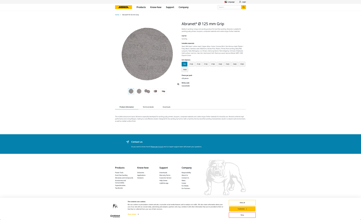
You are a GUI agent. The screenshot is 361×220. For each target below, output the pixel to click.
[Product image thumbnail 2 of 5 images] (139, 91)
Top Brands (119, 188)
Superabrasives (120, 185)
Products (141, 7)
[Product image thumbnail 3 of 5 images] (147, 91)
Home (117, 15)
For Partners (186, 188)
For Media (185, 186)
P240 (220, 64)
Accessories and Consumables (120, 181)
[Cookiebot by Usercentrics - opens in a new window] (115, 216)
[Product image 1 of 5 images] (147, 54)
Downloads (163, 173)
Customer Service (165, 178)
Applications (141, 175)
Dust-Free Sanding (121, 175)
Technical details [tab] (148, 107)
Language (231, 2)
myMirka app (163, 183)
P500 (242, 64)
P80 (184, 64)
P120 (198, 64)
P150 (205, 64)
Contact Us (185, 178)
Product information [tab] (127, 107)
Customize (241, 209)
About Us (185, 175)
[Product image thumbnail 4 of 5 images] (155, 91)
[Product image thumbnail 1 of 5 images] (131, 91)
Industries (140, 173)
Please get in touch (157, 147)
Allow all (242, 202)
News (183, 180)
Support (170, 7)
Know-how (155, 7)
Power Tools (119, 173)
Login (244, 2)
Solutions (140, 178)
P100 (191, 64)
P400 (234, 64)
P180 (213, 64)
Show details (132, 214)
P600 (185, 70)
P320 (227, 64)
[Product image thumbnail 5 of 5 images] (163, 91)
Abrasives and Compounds (124, 178)
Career (184, 183)
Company (183, 7)
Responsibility (186, 173)
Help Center (163, 180)
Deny (242, 215)
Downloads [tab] (166, 107)
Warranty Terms (164, 175)
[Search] (243, 7)
